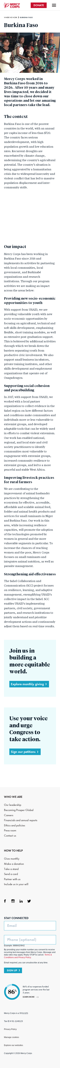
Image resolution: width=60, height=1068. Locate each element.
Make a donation (14, 864)
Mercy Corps (12, 5)
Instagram (13, 901)
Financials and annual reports (20, 820)
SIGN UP (12, 970)
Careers (8, 815)
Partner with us (12, 879)
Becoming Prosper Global (19, 810)
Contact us (10, 835)
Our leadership (12, 805)
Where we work (10, 18)
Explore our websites (13, 1045)
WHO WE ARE (13, 797)
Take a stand (11, 869)
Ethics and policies (14, 825)
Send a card (11, 874)
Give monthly (11, 858)
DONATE (39, 5)
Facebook (5, 901)
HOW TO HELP (13, 850)
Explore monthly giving (27, 684)
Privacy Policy (10, 1029)
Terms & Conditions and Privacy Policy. (28, 956)
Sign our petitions (23, 752)
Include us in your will (16, 884)
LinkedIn (21, 901)
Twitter (29, 901)
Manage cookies (11, 1037)
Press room (10, 830)
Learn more (28, 997)
